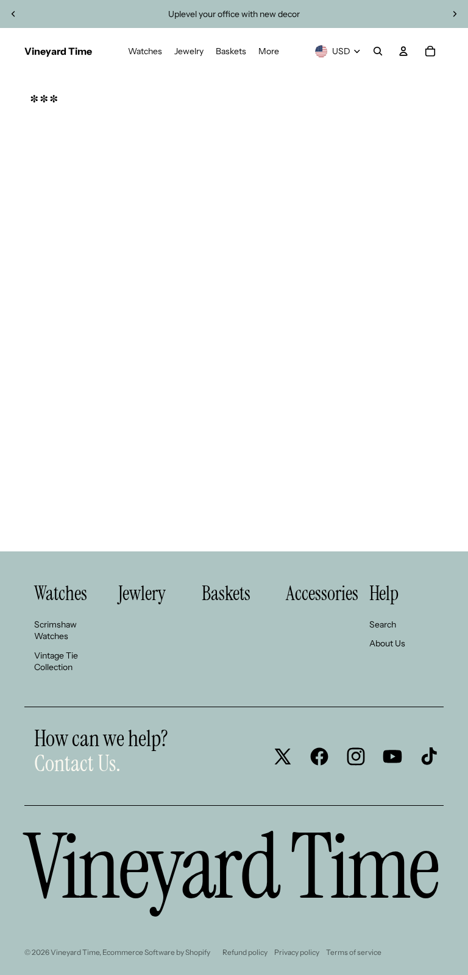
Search (382, 624)
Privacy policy (296, 952)
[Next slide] (454, 14)
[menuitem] (145, 51)
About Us (387, 643)
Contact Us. (77, 763)
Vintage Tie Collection (56, 661)
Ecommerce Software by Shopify (156, 952)
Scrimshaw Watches (55, 630)
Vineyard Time (75, 952)
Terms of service (353, 952)
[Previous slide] (13, 14)
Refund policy (245, 952)
